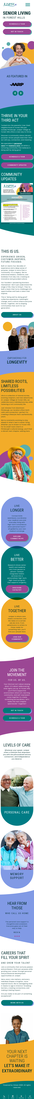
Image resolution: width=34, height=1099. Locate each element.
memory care (14, 146)
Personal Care (17, 812)
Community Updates (17, 165)
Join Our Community (17, 638)
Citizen (16, 1085)
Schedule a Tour (17, 24)
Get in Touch (17, 32)
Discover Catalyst (17, 589)
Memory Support (17, 876)
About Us (17, 315)
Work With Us (17, 1003)
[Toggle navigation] (27, 4)
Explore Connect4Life (17, 537)
